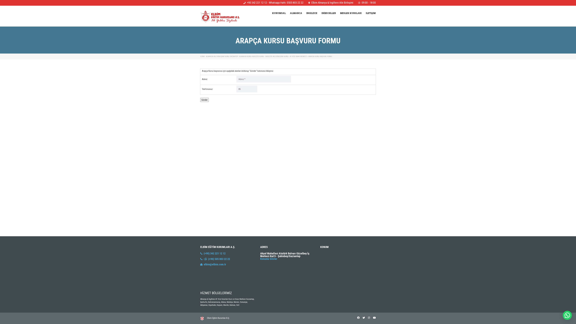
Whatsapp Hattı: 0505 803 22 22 (286, 2)
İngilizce (311, 13)
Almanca (296, 13)
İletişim (371, 13)
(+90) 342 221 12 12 (213, 253)
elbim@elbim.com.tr (215, 264)
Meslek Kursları (351, 13)
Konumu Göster (268, 258)
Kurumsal (279, 13)
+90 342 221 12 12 (257, 2)
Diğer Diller (328, 13)
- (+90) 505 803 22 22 (216, 259)
